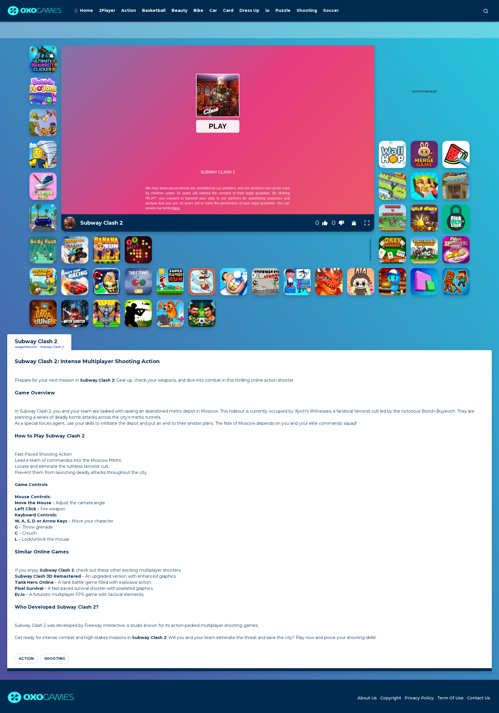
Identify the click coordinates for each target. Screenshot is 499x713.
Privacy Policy (419, 698)
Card (228, 10)
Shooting (307, 10)
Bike (198, 10)
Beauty (179, 10)
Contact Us (478, 698)
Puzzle (283, 10)
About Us (367, 698)
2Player (107, 10)
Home (86, 10)
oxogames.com (26, 347)
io (267, 10)
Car (213, 10)
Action (128, 10)
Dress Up (249, 10)
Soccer (331, 10)
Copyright (390, 698)
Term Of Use (450, 698)
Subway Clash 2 (52, 347)
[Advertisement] (260, 250)
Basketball (153, 10)
